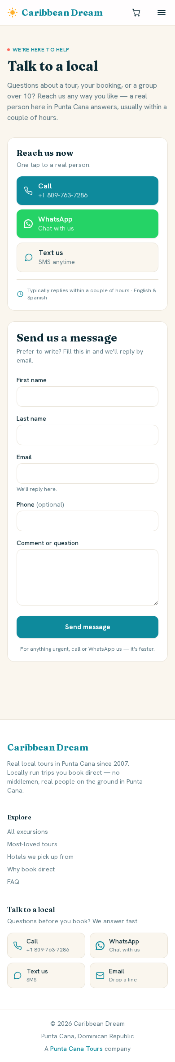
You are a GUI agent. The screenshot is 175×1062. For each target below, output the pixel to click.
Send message (87, 627)
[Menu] (161, 12)
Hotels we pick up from (40, 857)
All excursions (27, 831)
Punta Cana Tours (76, 1049)
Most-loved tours (32, 844)
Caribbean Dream (62, 12)
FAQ (13, 882)
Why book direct (31, 869)
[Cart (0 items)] (136, 12)
